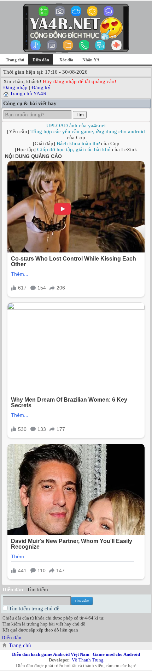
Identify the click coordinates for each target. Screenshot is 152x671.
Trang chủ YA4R (28, 93)
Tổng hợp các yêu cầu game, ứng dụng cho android (87, 131)
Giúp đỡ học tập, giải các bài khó (74, 149)
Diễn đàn (11, 637)
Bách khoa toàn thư (78, 143)
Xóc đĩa (66, 59)
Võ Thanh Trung (88, 660)
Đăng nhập (15, 87)
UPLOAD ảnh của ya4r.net (76, 125)
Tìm (80, 114)
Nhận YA (91, 59)
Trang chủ (15, 59)
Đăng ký (41, 87)
